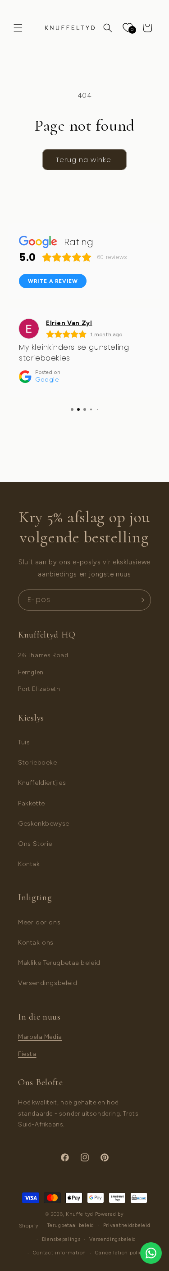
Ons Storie (35, 844)
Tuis (24, 742)
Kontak (29, 864)
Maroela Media (40, 1036)
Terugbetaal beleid (70, 1225)
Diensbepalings (61, 1239)
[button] (18, 28)
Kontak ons (36, 942)
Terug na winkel (84, 159)
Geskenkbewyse (43, 823)
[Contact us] (151, 1253)
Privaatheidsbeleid (127, 1225)
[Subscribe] (141, 600)
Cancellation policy (120, 1253)
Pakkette (31, 803)
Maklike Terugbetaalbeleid (59, 963)
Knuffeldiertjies (42, 783)
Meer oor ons (39, 922)
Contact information (59, 1253)
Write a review (53, 281)
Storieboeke (37, 762)
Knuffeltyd (79, 1214)
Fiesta (27, 1053)
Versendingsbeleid (47, 983)
